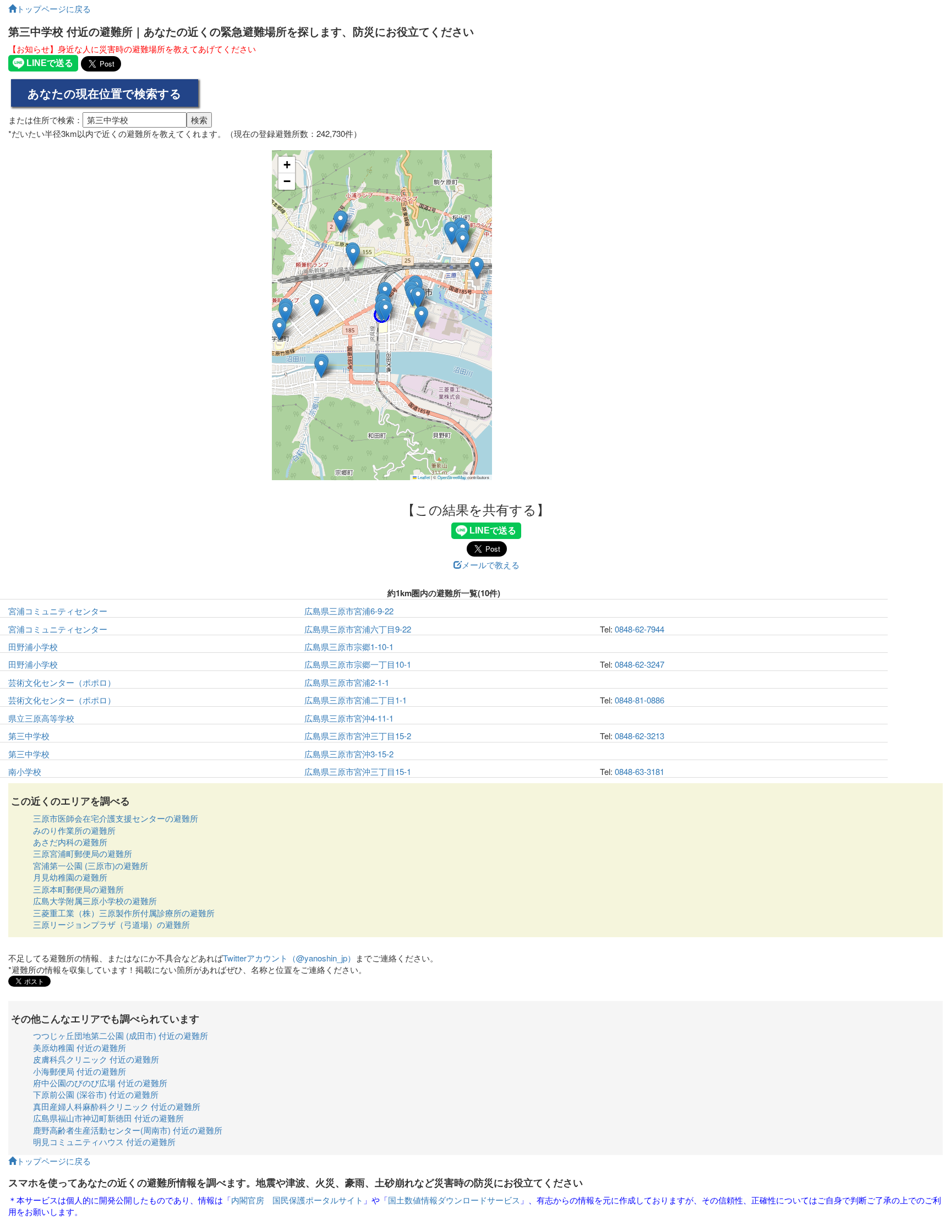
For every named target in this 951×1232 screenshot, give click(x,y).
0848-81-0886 (639, 700)
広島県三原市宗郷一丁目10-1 (357, 664)
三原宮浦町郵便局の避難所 (82, 853)
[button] (279, 329)
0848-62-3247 (639, 664)
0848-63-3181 (639, 771)
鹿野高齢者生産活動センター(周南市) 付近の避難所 (127, 1130)
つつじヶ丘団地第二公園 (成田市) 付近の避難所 (120, 1035)
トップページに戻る (54, 8)
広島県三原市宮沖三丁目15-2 (357, 735)
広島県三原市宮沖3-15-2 (348, 754)
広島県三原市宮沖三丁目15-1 (357, 771)
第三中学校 (29, 735)
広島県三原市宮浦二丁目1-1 (355, 700)
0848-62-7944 (639, 629)
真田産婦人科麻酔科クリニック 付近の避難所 (116, 1106)
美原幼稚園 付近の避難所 (79, 1047)
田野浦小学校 (33, 646)
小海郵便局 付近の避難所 (79, 1071)
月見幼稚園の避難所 (70, 877)
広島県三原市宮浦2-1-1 (346, 682)
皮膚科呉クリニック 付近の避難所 (96, 1059)
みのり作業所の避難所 (74, 830)
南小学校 (24, 771)
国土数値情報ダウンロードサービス (454, 1200)
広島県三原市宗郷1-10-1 (348, 646)
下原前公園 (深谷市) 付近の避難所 (95, 1094)
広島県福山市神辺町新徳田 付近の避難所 (108, 1118)
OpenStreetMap (452, 477)
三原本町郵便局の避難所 (78, 889)
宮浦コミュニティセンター (57, 611)
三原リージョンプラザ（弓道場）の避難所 (111, 924)
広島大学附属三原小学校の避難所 (95, 900)
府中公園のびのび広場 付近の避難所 (100, 1082)
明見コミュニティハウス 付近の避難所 (104, 1141)
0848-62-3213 (639, 735)
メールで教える (491, 564)
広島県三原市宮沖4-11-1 (348, 718)
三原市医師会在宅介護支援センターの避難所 (115, 818)
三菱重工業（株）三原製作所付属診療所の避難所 (124, 913)
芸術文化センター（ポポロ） (62, 682)
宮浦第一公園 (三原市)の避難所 (90, 865)
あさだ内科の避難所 (70, 842)
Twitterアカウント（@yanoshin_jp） (289, 958)
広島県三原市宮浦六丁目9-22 (357, 629)
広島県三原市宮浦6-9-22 (348, 611)
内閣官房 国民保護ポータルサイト (297, 1200)
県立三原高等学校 (41, 718)
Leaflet (423, 477)
